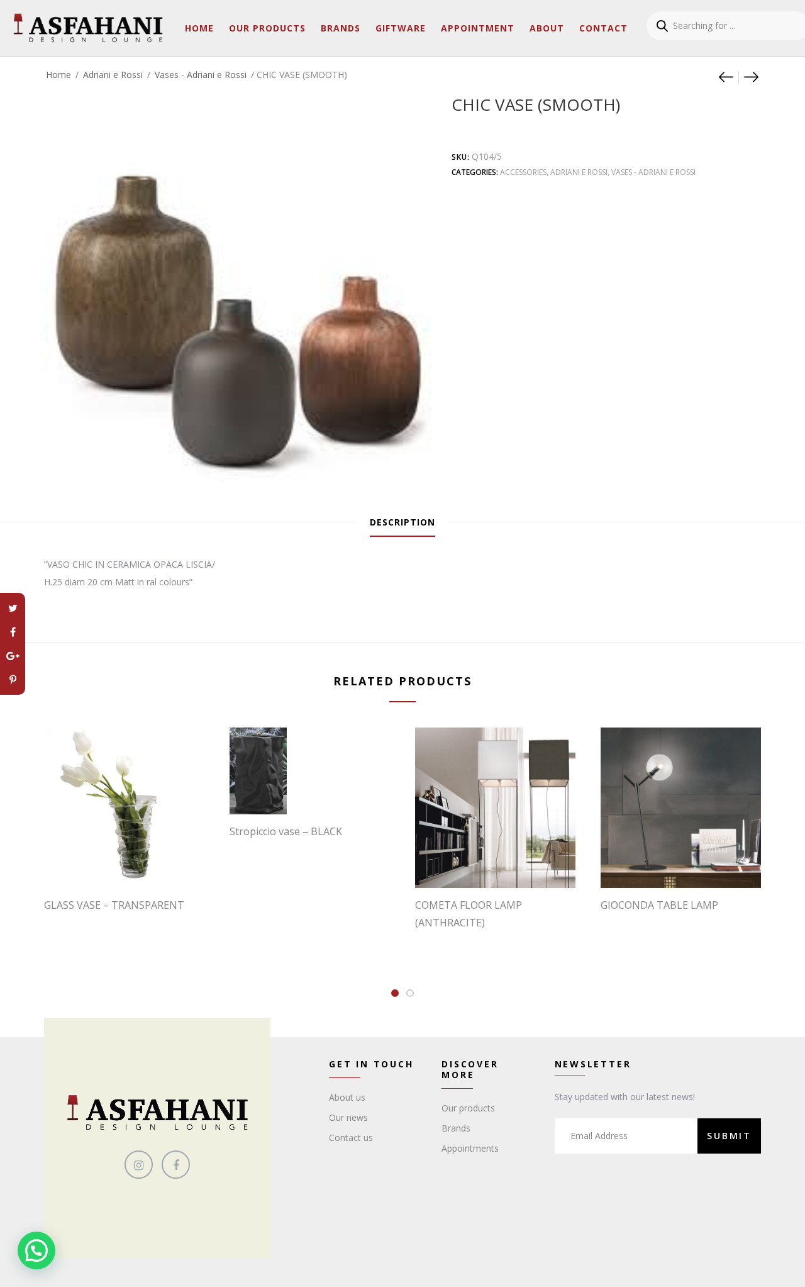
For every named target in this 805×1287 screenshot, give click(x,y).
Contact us (351, 1138)
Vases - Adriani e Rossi (201, 75)
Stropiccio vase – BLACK (286, 831)
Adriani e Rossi (113, 75)
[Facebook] (12, 632)
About (547, 28)
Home (199, 28)
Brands (340, 28)
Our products (468, 1108)
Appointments (470, 1148)
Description (402, 522)
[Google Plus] (12, 656)
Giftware (400, 28)
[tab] (402, 522)
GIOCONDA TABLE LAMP (659, 905)
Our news (348, 1117)
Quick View (130, 862)
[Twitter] (12, 608)
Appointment (477, 28)
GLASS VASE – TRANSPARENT (114, 905)
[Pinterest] (12, 680)
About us (347, 1097)
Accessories (523, 172)
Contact (603, 28)
